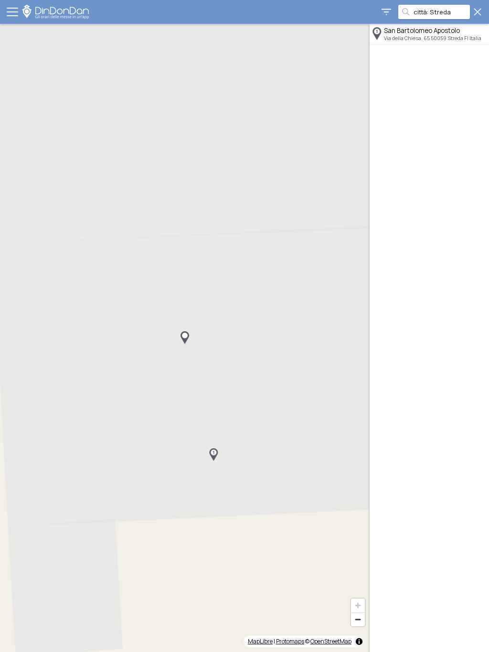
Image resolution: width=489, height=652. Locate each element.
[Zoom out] (358, 619)
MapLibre (260, 641)
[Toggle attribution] (359, 641)
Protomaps (290, 641)
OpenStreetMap (330, 641)
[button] (213, 455)
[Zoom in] (358, 605)
